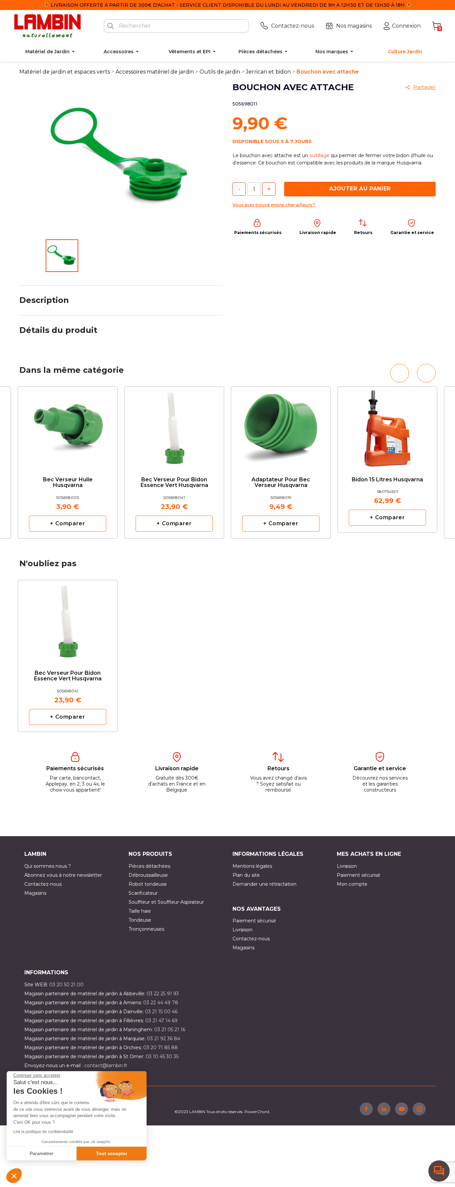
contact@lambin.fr (105, 1065)
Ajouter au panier (360, 188)
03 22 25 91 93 (163, 994)
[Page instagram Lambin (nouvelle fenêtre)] (419, 1108)
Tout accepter (111, 1153)
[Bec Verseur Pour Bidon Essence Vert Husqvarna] (174, 426)
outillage (319, 155)
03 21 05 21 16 (169, 1030)
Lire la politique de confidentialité (43, 1131)
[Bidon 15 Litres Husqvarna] (387, 423)
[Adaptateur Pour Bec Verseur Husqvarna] (280, 426)
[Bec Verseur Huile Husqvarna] (67, 426)
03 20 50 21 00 (66, 985)
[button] (14, 1176)
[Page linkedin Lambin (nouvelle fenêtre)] (383, 1108)
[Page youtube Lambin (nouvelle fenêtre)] (401, 1108)
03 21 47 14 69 (161, 1021)
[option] (67, 462)
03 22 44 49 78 (160, 1003)
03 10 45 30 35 (162, 1057)
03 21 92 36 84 (163, 1039)
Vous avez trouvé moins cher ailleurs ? (273, 204)
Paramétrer (42, 1153)
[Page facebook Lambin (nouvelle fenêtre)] (366, 1108)
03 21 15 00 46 (161, 1012)
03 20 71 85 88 (160, 1048)
